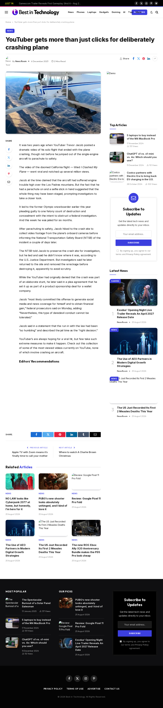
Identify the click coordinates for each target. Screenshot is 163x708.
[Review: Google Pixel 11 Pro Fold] (86, 481)
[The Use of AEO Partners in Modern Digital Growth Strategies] (20, 528)
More (139, 12)
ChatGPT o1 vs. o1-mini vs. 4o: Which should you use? (142, 157)
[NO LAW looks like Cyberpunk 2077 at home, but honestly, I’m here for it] (20, 481)
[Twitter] (9, 157)
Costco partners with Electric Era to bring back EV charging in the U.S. (142, 176)
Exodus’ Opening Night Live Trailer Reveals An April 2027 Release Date (135, 313)
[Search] (156, 12)
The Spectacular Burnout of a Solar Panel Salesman (36, 603)
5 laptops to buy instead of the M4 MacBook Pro (141, 137)
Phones (81, 12)
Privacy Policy (133, 254)
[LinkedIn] (9, 165)
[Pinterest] (9, 174)
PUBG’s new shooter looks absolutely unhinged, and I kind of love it (53, 504)
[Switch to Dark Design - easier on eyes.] (151, 12)
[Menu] (6, 12)
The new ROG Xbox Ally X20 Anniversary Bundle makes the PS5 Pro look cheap (86, 550)
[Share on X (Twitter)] (138, 58)
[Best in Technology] (35, 12)
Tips (130, 12)
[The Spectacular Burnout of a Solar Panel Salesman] (12, 603)
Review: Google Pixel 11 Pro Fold (86, 500)
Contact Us (111, 688)
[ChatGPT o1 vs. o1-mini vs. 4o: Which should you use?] (117, 157)
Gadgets (104, 12)
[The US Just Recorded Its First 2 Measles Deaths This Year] (53, 528)
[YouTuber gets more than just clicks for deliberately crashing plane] (53, 103)
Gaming (116, 12)
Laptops (91, 12)
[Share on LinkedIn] (148, 58)
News (71, 12)
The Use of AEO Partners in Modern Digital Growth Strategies (18, 550)
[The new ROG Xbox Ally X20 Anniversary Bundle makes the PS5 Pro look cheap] (86, 528)
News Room (21, 61)
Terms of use (75, 688)
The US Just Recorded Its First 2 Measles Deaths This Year (53, 548)
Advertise (94, 688)
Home (8, 22)
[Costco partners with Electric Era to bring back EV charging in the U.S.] (117, 176)
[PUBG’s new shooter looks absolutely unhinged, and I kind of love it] (53, 481)
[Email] (9, 182)
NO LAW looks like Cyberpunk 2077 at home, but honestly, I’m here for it (51, 3)
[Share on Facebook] (133, 58)
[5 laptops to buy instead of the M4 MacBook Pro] (117, 138)
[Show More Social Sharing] (154, 58)
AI (124, 12)
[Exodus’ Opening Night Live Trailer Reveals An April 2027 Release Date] (133, 292)
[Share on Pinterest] (143, 58)
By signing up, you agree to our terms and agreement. (135, 644)
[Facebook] (9, 149)
